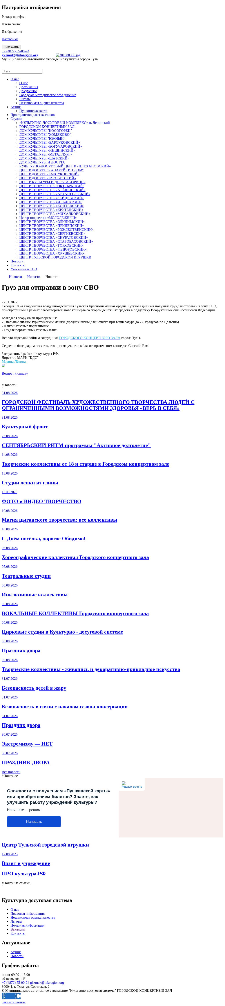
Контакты (18, 933)
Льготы (16, 921)
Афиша (16, 952)
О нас (15, 909)
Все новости (11, 772)
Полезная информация (27, 925)
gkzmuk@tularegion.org (47, 982)
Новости (17, 956)
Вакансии (18, 929)
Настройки (10, 39)
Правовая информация (28, 913)
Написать (34, 821)
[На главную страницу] (3, 277)
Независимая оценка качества (33, 917)
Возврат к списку (15, 373)
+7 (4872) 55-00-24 (15, 51)
